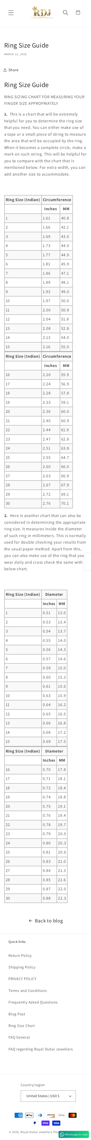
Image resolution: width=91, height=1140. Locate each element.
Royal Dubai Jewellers (36, 1132)
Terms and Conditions (27, 990)
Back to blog (49, 920)
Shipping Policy (22, 967)
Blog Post (16, 1013)
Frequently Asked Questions (33, 1002)
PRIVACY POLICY (22, 978)
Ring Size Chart (21, 1025)
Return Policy (20, 955)
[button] (11, 13)
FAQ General (19, 1037)
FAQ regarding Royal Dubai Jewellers (40, 1048)
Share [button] (13, 69)
